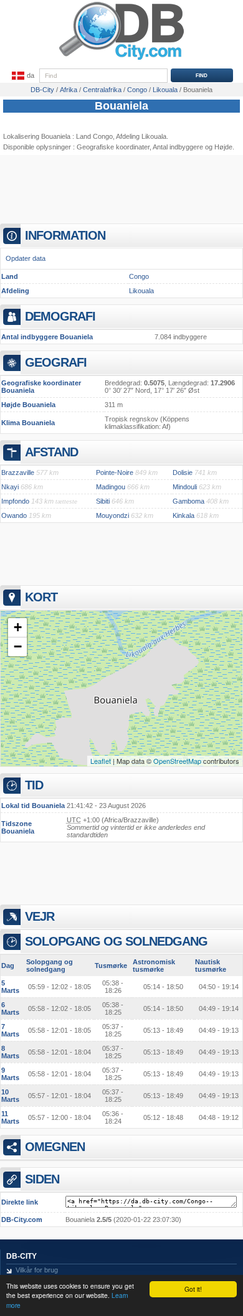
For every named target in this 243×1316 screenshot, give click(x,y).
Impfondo (15, 501)
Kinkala (183, 515)
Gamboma (188, 501)
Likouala (141, 290)
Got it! (193, 1289)
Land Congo (94, 136)
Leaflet (100, 761)
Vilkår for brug (37, 1270)
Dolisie (183, 472)
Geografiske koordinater (113, 147)
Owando (14, 515)
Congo (139, 276)
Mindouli (185, 487)
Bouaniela (121, 106)
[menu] (22, 76)
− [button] (18, 646)
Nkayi (10, 487)
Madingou (110, 487)
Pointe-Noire (114, 472)
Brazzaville (17, 472)
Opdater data (25, 258)
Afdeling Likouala (141, 136)
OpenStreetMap (177, 761)
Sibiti (103, 501)
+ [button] (18, 627)
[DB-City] (121, 59)
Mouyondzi (112, 515)
